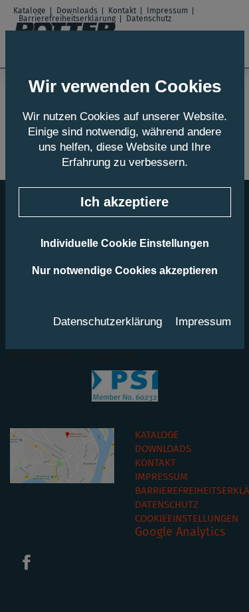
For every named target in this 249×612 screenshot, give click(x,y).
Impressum (203, 321)
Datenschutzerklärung (107, 321)
